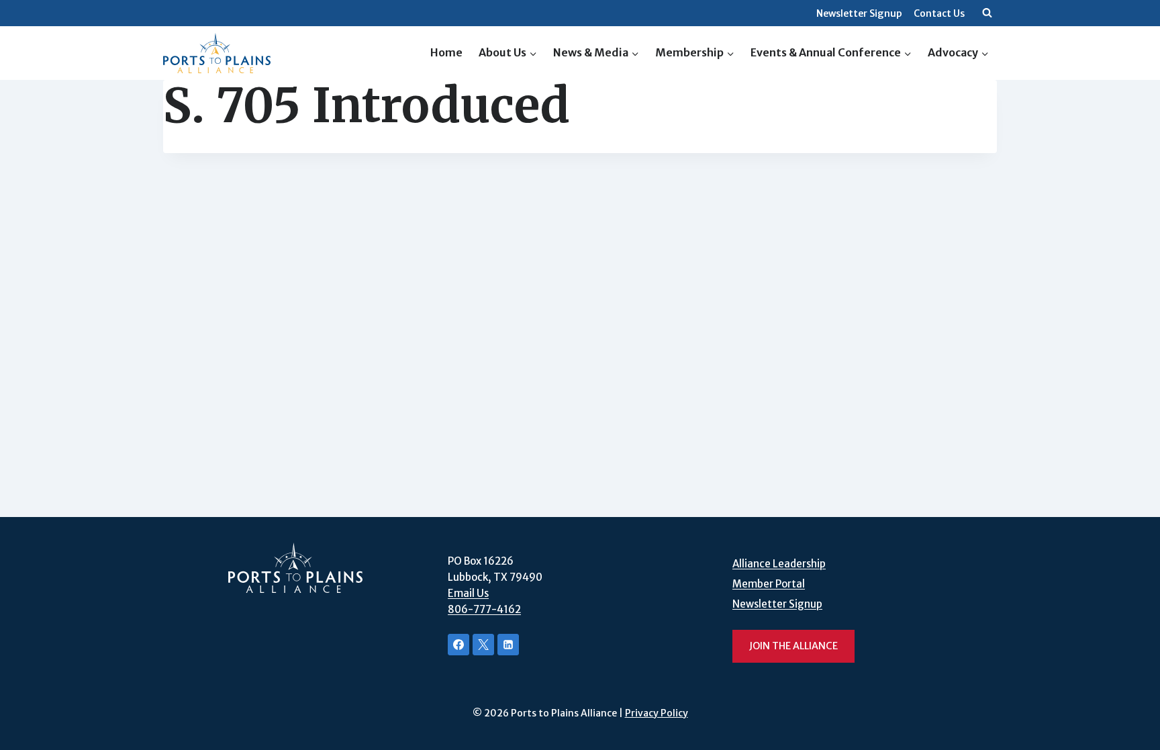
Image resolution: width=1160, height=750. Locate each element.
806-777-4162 (484, 609)
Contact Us (939, 13)
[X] (483, 644)
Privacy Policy (656, 713)
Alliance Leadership (779, 563)
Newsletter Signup (859, 13)
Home (446, 52)
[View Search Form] (987, 13)
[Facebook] (458, 644)
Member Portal (768, 583)
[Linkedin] (508, 644)
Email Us (468, 593)
